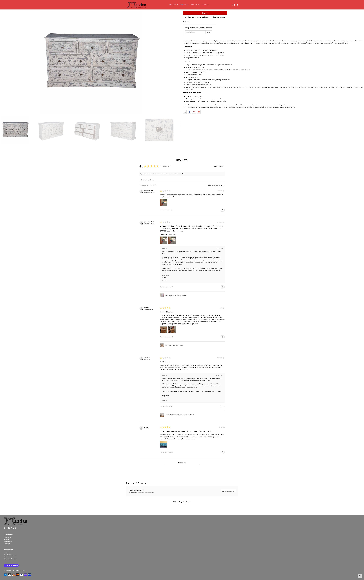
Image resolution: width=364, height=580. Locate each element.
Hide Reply (164, 248)
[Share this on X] (185, 112)
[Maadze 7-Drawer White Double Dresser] (91, 62)
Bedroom (183, 5)
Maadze (10, 570)
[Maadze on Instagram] (9, 528)
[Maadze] (136, 4)
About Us (7, 553)
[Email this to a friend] (199, 112)
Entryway (205, 5)
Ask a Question (229, 491)
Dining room (195, 5)
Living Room (173, 5)
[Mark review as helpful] (222, 210)
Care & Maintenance (10, 555)
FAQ (5, 557)
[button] (170, 166)
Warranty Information (11, 559)
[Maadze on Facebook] (7, 528)
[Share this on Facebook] (189, 112)
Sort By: (210, 185)
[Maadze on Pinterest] (11, 528)
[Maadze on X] (13, 528)
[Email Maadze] (4, 528)
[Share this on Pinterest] (194, 112)
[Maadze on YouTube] (15, 528)
